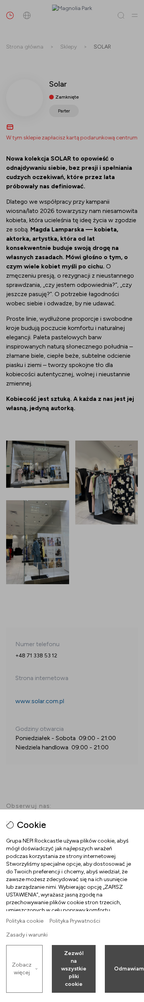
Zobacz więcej (21, 969)
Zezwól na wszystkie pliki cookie (73, 968)
